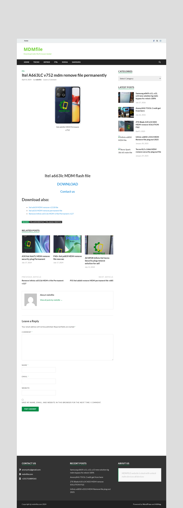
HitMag (158, 504)
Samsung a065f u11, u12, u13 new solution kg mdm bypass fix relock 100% (147, 96)
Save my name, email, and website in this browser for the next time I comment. (61, 402)
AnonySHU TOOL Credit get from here (86, 477)
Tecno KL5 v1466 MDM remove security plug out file (148, 150)
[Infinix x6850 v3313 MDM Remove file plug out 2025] (126, 137)
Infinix (47, 62)
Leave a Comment (49, 80)
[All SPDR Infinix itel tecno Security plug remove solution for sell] (99, 255)
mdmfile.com (27, 474)
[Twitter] (157, 41)
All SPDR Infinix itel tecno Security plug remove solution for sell (97, 261)
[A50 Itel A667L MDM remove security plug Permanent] (36, 253)
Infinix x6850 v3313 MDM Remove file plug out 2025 (147, 138)
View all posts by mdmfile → (51, 300)
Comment (27, 332)
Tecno (36, 62)
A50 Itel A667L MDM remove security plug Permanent (36, 257)
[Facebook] (154, 41)
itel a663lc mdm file (53, 222)
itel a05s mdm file (37, 222)
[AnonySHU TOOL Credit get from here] (126, 108)
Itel (56, 62)
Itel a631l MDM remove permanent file (45, 210)
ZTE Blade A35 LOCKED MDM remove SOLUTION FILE (147, 124)
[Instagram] (160, 41)
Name (25, 365)
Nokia (65, 62)
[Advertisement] (74, 17)
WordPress (147, 504)
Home (26, 41)
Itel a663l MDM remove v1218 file (43, 207)
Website (26, 388)
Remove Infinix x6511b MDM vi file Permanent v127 (51, 213)
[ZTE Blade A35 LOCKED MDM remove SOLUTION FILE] (126, 122)
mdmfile (38, 80)
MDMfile (33, 49)
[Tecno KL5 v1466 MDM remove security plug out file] (126, 149)
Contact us (67, 191)
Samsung (76, 62)
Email (25, 377)
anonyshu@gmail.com (31, 469)
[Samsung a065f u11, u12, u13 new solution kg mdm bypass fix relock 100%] (126, 93)
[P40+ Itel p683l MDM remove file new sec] (67, 253)
